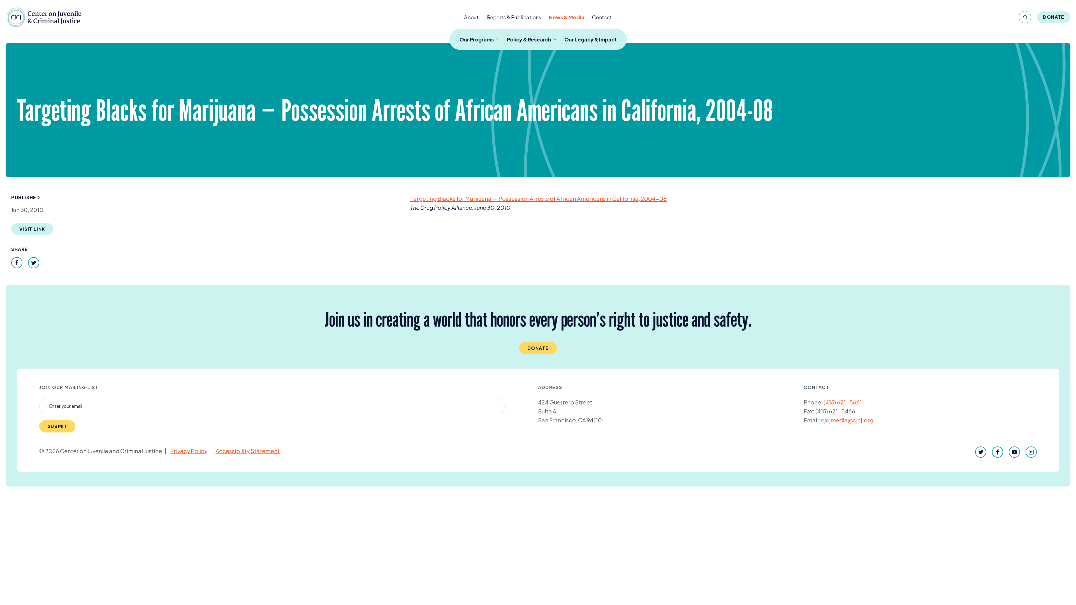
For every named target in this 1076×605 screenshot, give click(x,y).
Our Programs (477, 39)
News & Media (567, 17)
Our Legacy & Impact (590, 39)
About (471, 17)
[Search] (1025, 17)
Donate (1054, 17)
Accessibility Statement (247, 450)
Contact (602, 17)
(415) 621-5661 (843, 402)
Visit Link (32, 229)
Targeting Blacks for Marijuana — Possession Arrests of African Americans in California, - (538, 198)
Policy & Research (529, 39)
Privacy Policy (188, 450)
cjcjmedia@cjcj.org (847, 420)
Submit (57, 426)
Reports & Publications (514, 17)
